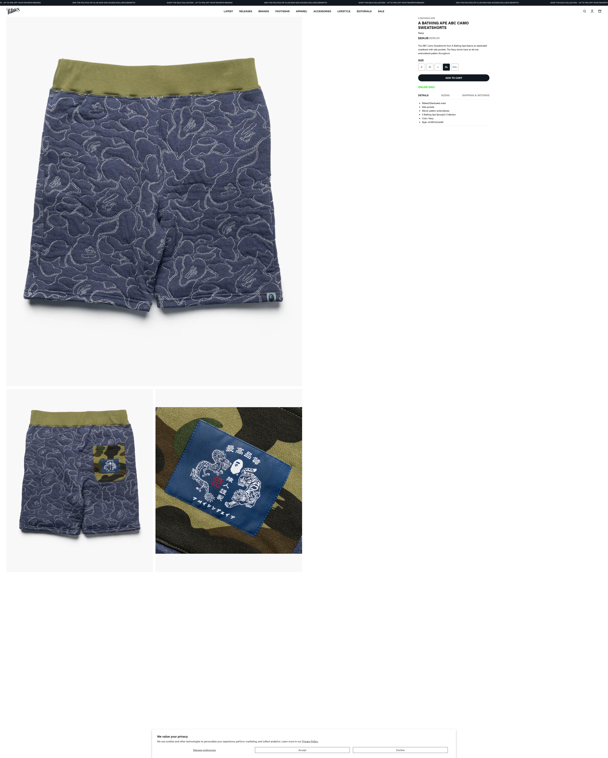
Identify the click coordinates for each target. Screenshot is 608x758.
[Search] (584, 11)
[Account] (592, 11)
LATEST (228, 11)
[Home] (12, 11)
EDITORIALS (364, 11)
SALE (381, 11)
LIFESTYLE (343, 11)
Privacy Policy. (310, 741)
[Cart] (600, 11)
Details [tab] (423, 95)
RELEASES (245, 11)
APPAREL (301, 11)
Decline (400, 750)
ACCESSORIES (322, 11)
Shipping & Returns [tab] (475, 95)
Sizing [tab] (445, 95)
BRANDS (263, 11)
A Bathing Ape (426, 18)
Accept (302, 750)
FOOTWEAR (282, 11)
